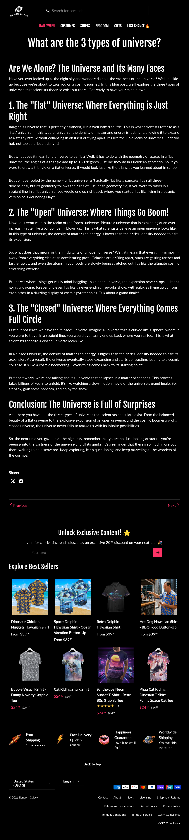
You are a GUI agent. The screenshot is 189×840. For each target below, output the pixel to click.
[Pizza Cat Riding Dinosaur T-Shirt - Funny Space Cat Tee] (159, 665)
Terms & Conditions (114, 814)
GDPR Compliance (169, 814)
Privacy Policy (171, 806)
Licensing (145, 797)
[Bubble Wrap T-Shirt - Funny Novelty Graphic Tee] (30, 665)
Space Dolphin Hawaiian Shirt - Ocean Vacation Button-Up (72, 627)
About (117, 797)
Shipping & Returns (168, 797)
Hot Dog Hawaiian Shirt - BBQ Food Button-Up (159, 624)
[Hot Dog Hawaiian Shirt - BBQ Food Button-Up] (159, 597)
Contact (103, 797)
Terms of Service (142, 814)
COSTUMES (67, 26)
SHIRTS (85, 26)
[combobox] (95, 10)
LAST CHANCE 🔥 (138, 26)
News (130, 797)
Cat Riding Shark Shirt (71, 689)
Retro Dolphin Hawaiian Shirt (108, 624)
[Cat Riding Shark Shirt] (73, 665)
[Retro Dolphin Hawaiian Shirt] (116, 597)
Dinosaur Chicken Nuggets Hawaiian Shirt (30, 624)
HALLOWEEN (47, 26)
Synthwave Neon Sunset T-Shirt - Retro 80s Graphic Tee (114, 694)
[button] (178, 11)
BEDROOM (102, 26)
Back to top (93, 764)
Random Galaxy (28, 797)
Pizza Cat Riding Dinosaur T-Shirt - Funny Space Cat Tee (156, 694)
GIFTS (118, 26)
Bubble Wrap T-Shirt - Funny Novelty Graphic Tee (29, 694)
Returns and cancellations (119, 806)
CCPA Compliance (169, 823)
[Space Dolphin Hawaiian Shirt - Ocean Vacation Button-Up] (73, 597)
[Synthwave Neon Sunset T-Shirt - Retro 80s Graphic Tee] (116, 665)
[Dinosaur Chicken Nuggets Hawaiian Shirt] (30, 597)
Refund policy (148, 806)
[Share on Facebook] (21, 481)
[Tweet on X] (13, 481)
